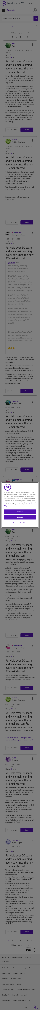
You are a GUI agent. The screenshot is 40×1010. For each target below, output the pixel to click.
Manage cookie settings (20, 522)
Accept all (20, 511)
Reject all (20, 517)
